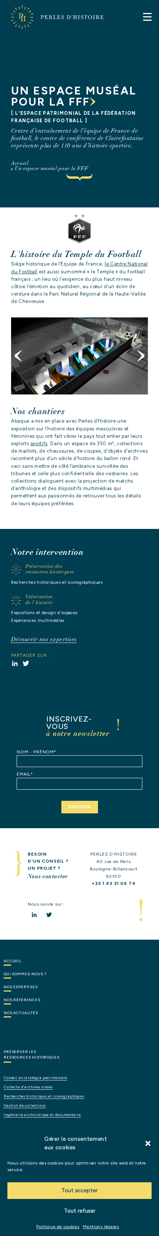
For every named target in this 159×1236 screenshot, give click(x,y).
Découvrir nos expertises (44, 639)
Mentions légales (101, 1226)
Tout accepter (79, 1190)
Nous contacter (48, 876)
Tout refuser (79, 1210)
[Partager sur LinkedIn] (14, 663)
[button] (148, 1143)
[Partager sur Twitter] (26, 663)
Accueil (20, 163)
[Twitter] (49, 915)
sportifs (39, 443)
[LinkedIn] (34, 915)
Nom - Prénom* (37, 751)
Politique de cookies (57, 1226)
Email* (25, 774)
